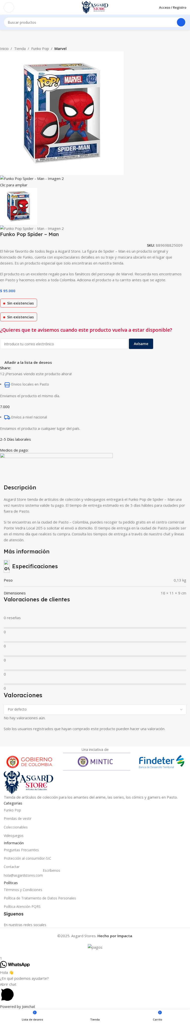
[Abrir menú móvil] (9, 7)
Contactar (12, 866)
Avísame (141, 343)
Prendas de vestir (17, 818)
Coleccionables (16, 827)
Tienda (20, 48)
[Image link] (28, 782)
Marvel (60, 48)
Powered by (17, 1006)
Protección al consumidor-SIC (27, 858)
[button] (95, 992)
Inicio (4, 48)
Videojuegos (14, 835)
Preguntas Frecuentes (21, 850)
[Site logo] (95, 6)
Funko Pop (40, 48)
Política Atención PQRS (22, 906)
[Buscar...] (181, 22)
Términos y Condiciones (23, 889)
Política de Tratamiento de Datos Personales (40, 898)
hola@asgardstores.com (32, 874)
